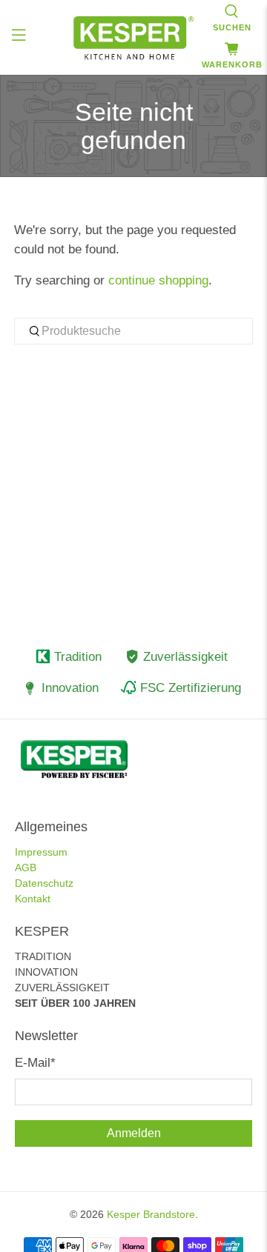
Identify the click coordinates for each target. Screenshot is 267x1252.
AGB (25, 867)
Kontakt (32, 899)
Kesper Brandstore (151, 1214)
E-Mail (35, 1063)
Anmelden (134, 1133)
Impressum (41, 852)
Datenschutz (44, 883)
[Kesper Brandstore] (133, 37)
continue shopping (158, 280)
